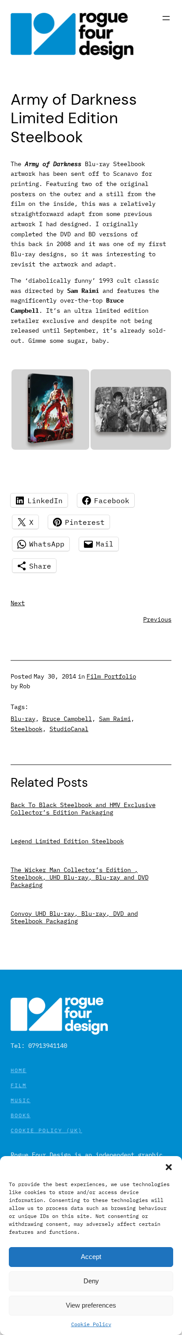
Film (19, 1085)
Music (20, 1100)
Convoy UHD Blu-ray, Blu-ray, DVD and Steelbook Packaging (74, 917)
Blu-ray (23, 718)
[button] (168, 1167)
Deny (91, 1281)
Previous (157, 619)
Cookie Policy (91, 1324)
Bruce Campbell (67, 718)
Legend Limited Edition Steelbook (67, 841)
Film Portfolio (111, 676)
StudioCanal (68, 728)
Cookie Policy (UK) (46, 1130)
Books (20, 1115)
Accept (91, 1256)
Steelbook (26, 728)
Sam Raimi (115, 718)
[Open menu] (166, 18)
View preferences (91, 1305)
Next (18, 603)
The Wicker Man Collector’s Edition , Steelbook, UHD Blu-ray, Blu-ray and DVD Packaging (79, 877)
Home (19, 1070)
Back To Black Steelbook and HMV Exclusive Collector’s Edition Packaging (83, 808)
